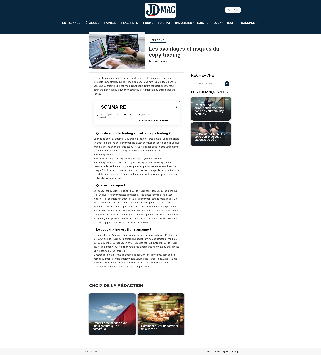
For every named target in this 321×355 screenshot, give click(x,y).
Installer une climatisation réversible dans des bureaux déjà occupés (210, 109)
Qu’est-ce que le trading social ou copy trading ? (115, 115)
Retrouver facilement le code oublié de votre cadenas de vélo (210, 136)
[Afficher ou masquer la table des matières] (151, 107)
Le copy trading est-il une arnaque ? (155, 120)
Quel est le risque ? (148, 114)
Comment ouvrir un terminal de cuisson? (159, 327)
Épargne (157, 40)
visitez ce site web (111, 178)
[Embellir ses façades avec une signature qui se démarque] (112, 314)
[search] (229, 10)
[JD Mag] (160, 10)
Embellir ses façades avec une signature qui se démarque (110, 326)
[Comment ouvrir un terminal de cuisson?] (161, 314)
